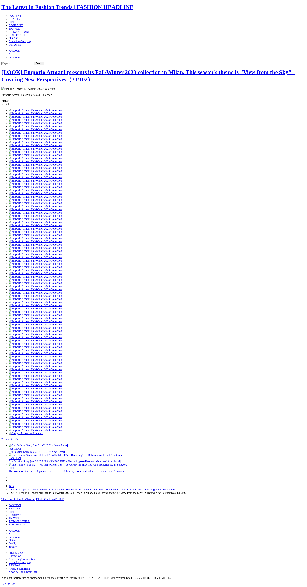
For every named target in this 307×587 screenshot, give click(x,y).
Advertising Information (22, 559)
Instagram (14, 56)
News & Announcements (23, 571)
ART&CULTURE (19, 31)
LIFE (12, 22)
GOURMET (16, 25)
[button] (153, 101)
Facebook (14, 50)
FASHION (15, 15)
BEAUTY (14, 18)
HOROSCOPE (17, 34)
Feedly (12, 543)
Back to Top (8, 583)
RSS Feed (14, 565)
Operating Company (20, 41)
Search (39, 63)
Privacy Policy (17, 552)
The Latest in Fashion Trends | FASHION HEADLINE (67, 7)
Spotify (13, 546)
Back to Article (9, 439)
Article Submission (19, 568)
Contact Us (15, 44)
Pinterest (13, 540)
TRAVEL (14, 28)
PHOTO (13, 38)
